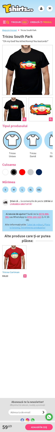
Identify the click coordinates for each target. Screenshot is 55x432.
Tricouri (19, 22)
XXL (39, 189)
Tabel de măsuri (35, 224)
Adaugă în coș (39, 427)
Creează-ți (41, 22)
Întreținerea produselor (33, 227)
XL (30, 189)
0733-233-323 (34, 216)
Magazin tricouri (9, 30)
